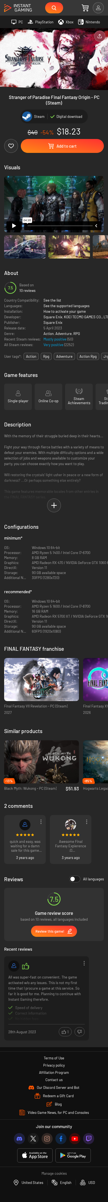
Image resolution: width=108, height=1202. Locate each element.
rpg (46, 356)
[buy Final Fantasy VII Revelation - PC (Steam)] (41, 679)
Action (48, 333)
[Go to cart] (85, 8)
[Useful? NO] (79, 1031)
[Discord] (19, 1138)
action (31, 356)
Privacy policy (54, 1065)
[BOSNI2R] (70, 824)
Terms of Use (54, 1058)
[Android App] (73, 1155)
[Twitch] (88, 1138)
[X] (33, 1138)
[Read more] (46, 997)
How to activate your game (64, 311)
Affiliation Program (54, 1072)
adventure (64, 356)
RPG (76, 333)
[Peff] (24, 824)
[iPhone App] (35, 1155)
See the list (52, 300)
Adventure (63, 333)
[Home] (18, 8)
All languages (93, 879)
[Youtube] (74, 1138)
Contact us (54, 1079)
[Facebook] (60, 1138)
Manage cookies (54, 1173)
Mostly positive (55, 339)
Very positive (53, 344)
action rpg (88, 356)
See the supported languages (66, 306)
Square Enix (52, 317)
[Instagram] (47, 1138)
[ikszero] (13, 966)
